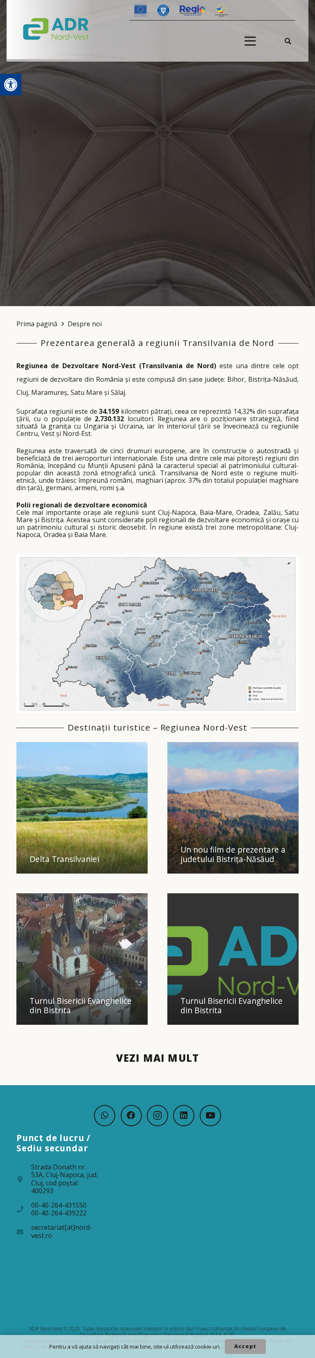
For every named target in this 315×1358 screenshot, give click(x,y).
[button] (10, 84)
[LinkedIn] (183, 1115)
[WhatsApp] (104, 1115)
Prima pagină (36, 323)
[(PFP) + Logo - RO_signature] (56, 28)
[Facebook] (131, 1115)
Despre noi (85, 323)
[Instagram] (157, 1115)
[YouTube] (210, 1115)
